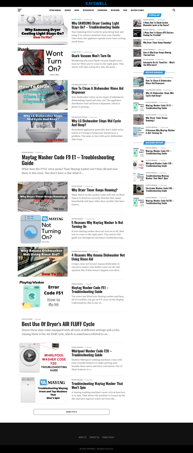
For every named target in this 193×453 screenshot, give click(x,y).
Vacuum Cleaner (137, 10)
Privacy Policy (108, 437)
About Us (82, 437)
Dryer (76, 10)
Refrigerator (88, 10)
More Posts (71, 412)
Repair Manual (55, 10)
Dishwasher (102, 10)
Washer (68, 10)
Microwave (115, 10)
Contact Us (94, 437)
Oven (125, 10)
